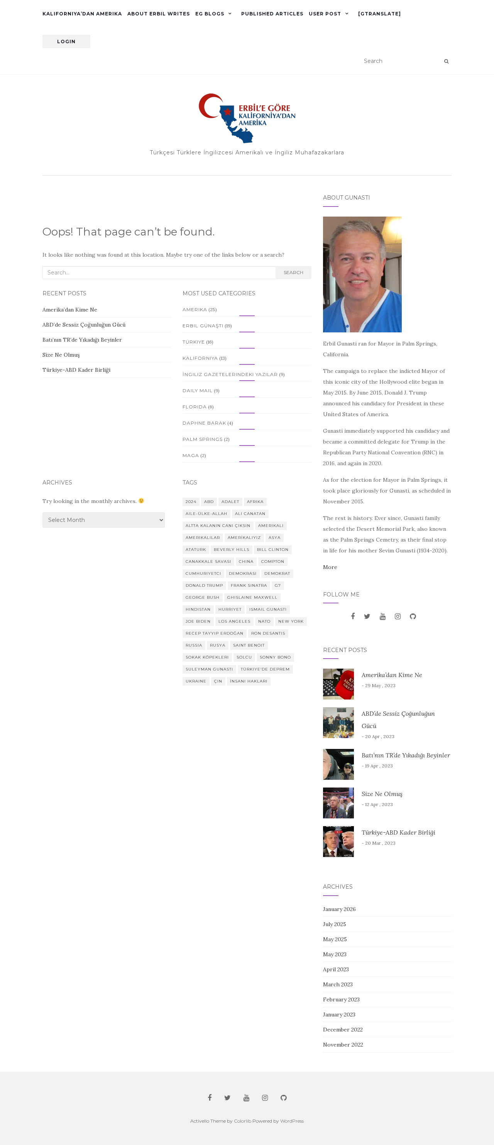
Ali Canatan (250, 513)
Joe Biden (198, 621)
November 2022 (343, 1044)
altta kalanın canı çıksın (218, 525)
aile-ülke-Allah (206, 513)
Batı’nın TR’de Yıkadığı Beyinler (82, 339)
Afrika (255, 501)
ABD (209, 501)
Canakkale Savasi (208, 561)
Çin (218, 681)
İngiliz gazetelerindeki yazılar (230, 374)
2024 (191, 501)
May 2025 (335, 939)
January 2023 (339, 1014)
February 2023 (341, 999)
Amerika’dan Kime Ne (69, 309)
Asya (275, 537)
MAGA (191, 455)
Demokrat (277, 573)
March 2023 (338, 984)
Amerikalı (271, 525)
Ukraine (196, 681)
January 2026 (339, 909)
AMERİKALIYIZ (244, 537)
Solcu (244, 657)
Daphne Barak (204, 423)
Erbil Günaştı (203, 326)
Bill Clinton (273, 549)
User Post (325, 14)
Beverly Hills (231, 549)
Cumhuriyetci (203, 573)
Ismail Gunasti (268, 609)
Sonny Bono (275, 657)
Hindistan (198, 609)
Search (293, 272)
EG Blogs (209, 14)
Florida (195, 407)
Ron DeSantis (268, 633)
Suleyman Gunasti (209, 669)
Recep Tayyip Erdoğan (215, 633)
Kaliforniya (200, 358)
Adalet (230, 501)
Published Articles (272, 14)
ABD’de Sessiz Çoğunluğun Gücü (84, 324)
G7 (278, 585)
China (246, 561)
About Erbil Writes (158, 14)
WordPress (292, 1121)
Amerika (195, 309)
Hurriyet (230, 609)
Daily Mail (198, 390)
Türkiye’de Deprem (265, 669)
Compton (272, 561)
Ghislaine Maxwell (252, 597)
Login (66, 41)
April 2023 (336, 969)
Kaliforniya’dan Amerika (82, 14)
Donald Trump (204, 585)
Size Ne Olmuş (61, 354)
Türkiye (194, 342)
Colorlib (242, 1121)
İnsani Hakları (248, 681)
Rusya (217, 645)
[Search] (446, 61)
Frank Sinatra (249, 585)
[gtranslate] (379, 14)
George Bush (203, 597)
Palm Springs (203, 439)
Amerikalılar (203, 537)
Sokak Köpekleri (207, 657)
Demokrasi (243, 573)
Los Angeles (234, 621)
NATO (264, 621)
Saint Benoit (249, 645)
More (330, 567)
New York (291, 621)
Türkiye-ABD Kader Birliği (76, 369)
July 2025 (334, 924)
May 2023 (335, 954)
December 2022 (343, 1029)
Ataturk (196, 549)
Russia (194, 645)
